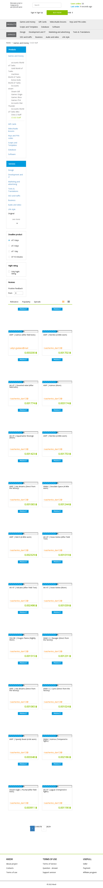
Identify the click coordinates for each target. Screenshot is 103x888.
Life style (65, 37)
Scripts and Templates (29, 27)
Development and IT (37, 32)
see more (16, 219)
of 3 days (15, 246)
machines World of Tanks (14, 75)
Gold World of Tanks (15, 69)
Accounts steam (13, 87)
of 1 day (14, 251)
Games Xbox (16, 97)
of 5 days (15, 240)
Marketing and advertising (59, 32)
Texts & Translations (81, 32)
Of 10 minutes (17, 257)
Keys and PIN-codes (78, 22)
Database (45, 27)
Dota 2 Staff (16, 114)
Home (8, 43)
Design (22, 32)
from (10, 293)
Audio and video (52, 37)
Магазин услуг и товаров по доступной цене (16, 5)
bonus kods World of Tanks (14, 81)
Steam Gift (15, 91)
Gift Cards (43, 22)
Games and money (27, 22)
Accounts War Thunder (15, 104)
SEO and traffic (26, 37)
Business (39, 37)
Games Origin (16, 94)
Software (56, 27)
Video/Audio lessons (58, 22)
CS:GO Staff (34, 43)
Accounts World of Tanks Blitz (16, 110)
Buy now (57, 12)
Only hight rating (15, 273)
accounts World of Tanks (16, 64)
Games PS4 (16, 100)
